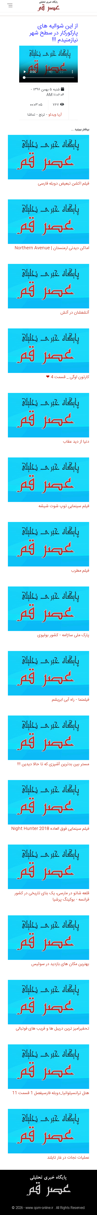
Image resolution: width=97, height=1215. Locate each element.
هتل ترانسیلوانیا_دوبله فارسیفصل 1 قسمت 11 (50, 1093)
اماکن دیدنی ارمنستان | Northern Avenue (52, 248)
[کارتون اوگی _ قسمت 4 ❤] (48, 351)
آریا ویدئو (55, 115)
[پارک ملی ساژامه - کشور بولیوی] (48, 609)
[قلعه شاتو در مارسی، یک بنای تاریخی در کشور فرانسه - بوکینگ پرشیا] (48, 867)
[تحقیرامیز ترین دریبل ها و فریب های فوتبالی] (48, 1003)
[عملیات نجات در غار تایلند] (48, 1132)
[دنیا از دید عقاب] (48, 416)
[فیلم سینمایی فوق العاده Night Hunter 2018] (48, 803)
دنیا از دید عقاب (76, 441)
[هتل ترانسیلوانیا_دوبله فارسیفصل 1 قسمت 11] (48, 1067)
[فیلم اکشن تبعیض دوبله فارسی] (48, 158)
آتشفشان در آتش (74, 312)
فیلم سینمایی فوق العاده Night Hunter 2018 (50, 828)
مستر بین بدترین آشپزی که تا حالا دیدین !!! (53, 764)
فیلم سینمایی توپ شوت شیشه (64, 506)
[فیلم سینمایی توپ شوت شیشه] (48, 480)
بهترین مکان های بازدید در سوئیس (60, 964)
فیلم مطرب (80, 570)
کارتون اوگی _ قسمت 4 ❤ (67, 377)
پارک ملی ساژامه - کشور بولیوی (63, 635)
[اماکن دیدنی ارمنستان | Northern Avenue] (48, 222)
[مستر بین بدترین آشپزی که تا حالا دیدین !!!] (48, 738)
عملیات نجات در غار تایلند (68, 1157)
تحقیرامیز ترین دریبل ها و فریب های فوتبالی (52, 1028)
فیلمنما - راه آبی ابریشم (70, 699)
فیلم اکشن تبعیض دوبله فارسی (63, 183)
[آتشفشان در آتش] (48, 287)
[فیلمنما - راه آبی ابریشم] (48, 674)
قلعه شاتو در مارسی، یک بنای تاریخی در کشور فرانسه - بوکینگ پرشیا (51, 896)
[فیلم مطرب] (48, 545)
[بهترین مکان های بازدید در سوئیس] (48, 938)
